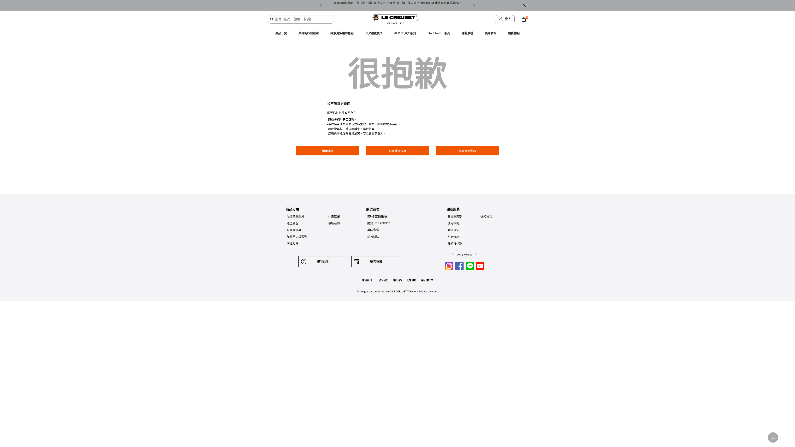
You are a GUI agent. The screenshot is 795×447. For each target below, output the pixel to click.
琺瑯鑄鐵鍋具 (295, 216)
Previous (321, 5)
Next (474, 5)
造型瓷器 (292, 223)
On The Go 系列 (439, 33)
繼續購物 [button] (328, 150)
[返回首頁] (773, 437)
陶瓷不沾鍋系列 (297, 236)
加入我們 (383, 280)
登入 (508, 19)
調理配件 (292, 243)
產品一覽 (281, 33)
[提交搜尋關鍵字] (271, 19)
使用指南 (453, 223)
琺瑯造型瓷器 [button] (467, 150)
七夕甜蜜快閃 (374, 33)
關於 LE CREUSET (378, 223)
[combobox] (302, 19)
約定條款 (453, 236)
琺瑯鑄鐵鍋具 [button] (397, 150)
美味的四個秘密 (309, 33)
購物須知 (453, 229)
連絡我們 (486, 216)
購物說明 (323, 261)
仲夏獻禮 (467, 33)
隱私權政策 (455, 243)
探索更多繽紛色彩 (342, 33)
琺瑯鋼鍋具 (294, 229)
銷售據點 (514, 33)
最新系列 (334, 223)
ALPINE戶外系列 (405, 33)
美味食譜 (490, 33)
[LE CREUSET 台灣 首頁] (395, 19)
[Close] (524, 5)
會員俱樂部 (455, 216)
